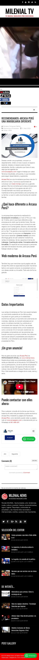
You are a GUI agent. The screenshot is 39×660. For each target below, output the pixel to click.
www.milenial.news (28, 358)
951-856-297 (15, 422)
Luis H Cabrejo (28, 552)
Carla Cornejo (16, 184)
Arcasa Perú (6, 179)
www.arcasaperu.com (9, 171)
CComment (26, 472)
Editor (26, 540)
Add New (34, 460)
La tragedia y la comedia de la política (23, 559)
